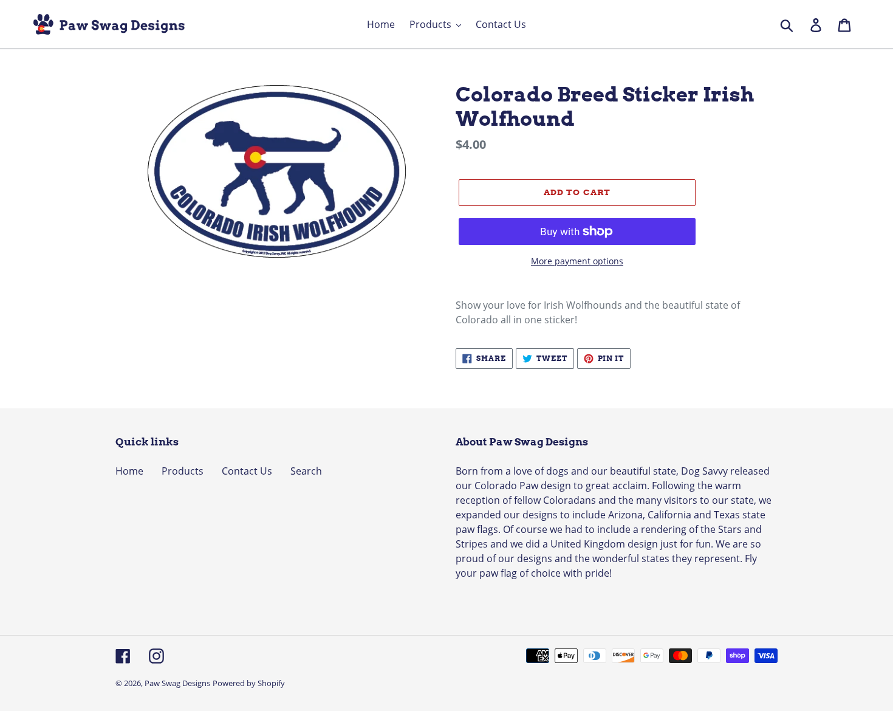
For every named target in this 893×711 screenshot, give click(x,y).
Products (183, 471)
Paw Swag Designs (177, 683)
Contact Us (247, 471)
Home (129, 471)
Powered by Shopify (249, 683)
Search (306, 471)
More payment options (577, 261)
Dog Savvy (704, 471)
